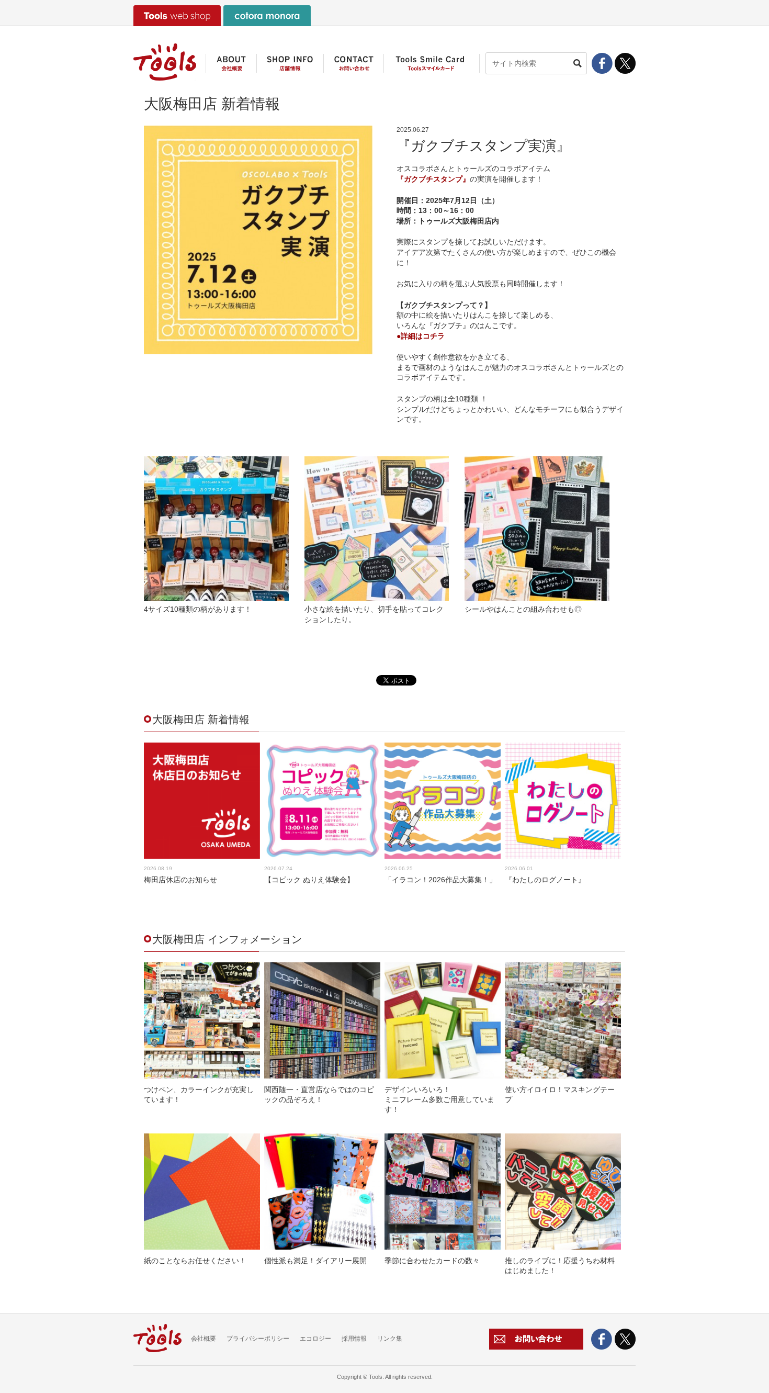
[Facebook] (602, 63)
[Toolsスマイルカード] (431, 67)
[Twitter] (625, 68)
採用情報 (354, 1338)
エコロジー (315, 1338)
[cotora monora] (267, 15)
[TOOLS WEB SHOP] (177, 15)
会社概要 (203, 1338)
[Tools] (164, 62)
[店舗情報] (289, 67)
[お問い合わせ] (353, 67)
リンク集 (389, 1338)
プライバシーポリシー (258, 1338)
